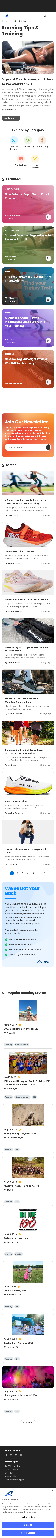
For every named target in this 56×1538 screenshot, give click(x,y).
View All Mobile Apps (14, 1479)
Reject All (28, 1525)
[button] (28, 204)
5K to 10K (9, 1473)
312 (44, 873)
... (38, 873)
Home (4, 21)
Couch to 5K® (11, 1469)
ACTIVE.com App (13, 1466)
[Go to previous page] (6, 873)
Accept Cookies (28, 1533)
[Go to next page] (50, 873)
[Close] (52, 1491)
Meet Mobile (10, 1476)
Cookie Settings (28, 1517)
